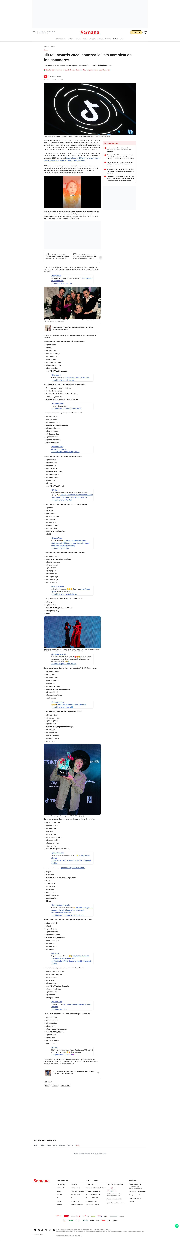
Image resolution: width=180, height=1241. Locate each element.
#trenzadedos (82, 497)
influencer (55, 1085)
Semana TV (60, 1187)
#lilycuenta (85, 378)
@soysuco (55, 953)
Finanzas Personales (77, 1191)
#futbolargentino (69, 704)
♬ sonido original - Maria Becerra (63, 664)
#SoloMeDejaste (78, 910)
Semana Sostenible (77, 1204)
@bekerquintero (57, 447)
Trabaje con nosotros (135, 1195)
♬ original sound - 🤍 (59, 1009)
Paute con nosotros (135, 1198)
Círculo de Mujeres (76, 1201)
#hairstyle (72, 497)
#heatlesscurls (87, 495)
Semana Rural (75, 1194)
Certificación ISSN (91, 1201)
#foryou (54, 858)
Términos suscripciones (93, 1191)
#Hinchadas (81, 541)
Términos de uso (91, 1184)
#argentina (80, 543)
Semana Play (61, 1184)
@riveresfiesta (56, 538)
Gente (53, 46)
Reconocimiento (65, 1085)
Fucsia (59, 1201)
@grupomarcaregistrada (60, 905)
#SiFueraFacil (56, 913)
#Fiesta (54, 546)
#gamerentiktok (69, 958)
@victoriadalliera (57, 586)
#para (53, 591)
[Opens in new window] (39, 1230)
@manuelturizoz (57, 404)
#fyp (53, 449)
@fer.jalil (54, 490)
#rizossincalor (72, 495)
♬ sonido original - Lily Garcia (62, 380)
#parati (87, 543)
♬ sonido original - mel (60, 548)
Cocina (73, 1198)
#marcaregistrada (57, 910)
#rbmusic (68, 910)
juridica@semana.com (113, 1195)
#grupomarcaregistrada (84, 908)
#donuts (67, 1004)
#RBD (53, 281)
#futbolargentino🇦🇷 (58, 543)
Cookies (131, 1201)
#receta (73, 1004)
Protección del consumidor (115, 1184)
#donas (79, 1004)
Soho (58, 1198)
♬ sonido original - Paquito (61, 283)
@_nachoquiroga (57, 702)
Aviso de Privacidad (41, 1234)
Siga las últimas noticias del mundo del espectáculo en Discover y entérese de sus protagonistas (78, 70)
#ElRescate (66, 913)
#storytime (69, 378)
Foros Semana (75, 1187)
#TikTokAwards (87, 278)
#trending (71, 546)
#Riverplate (67, 541)
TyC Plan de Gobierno (92, 1204)
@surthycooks (56, 1002)
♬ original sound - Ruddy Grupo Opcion (66, 408)
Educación (74, 1184)
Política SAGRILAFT (92, 1198)
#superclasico (62, 546)
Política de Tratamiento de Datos (95, 1187)
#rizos (79, 495)
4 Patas (59, 1204)
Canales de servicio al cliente (137, 1191)
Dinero (59, 1191)
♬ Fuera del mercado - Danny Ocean (65, 452)
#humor (87, 855)
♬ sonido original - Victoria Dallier (64, 594)
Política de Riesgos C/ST (93, 1194)
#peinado (65, 497)
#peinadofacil (56, 497)
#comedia (60, 281)
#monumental (71, 543)
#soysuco (85, 956)
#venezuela (86, 1004)
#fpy (74, 956)
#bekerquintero (60, 449)
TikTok (47, 1085)
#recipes (54, 1007)
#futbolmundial (80, 704)
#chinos (63, 495)
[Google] (35, 1230)
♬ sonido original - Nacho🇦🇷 (62, 707)
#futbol (59, 704)
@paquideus (56, 276)
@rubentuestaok (57, 853)
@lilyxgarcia (55, 375)
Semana (46, 46)
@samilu (54, 1048)
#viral (82, 589)
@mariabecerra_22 (58, 654)
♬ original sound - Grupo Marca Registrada (67, 915)
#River (74, 541)
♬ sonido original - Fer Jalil (61, 500)
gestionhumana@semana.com (116, 1203)
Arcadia (59, 1194)
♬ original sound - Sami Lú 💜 (62, 1055)
